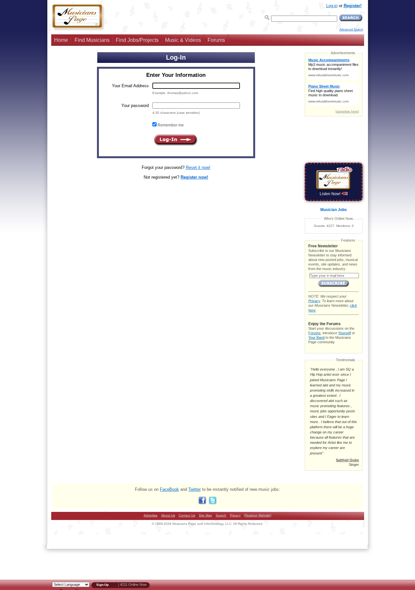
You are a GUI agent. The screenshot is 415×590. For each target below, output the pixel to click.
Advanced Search (351, 29)
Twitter (194, 489)
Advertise (151, 515)
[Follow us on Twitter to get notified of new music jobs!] (213, 503)
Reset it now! (198, 167)
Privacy (314, 301)
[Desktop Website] (257, 515)
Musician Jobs (333, 209)
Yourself (344, 333)
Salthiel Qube (347, 460)
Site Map (205, 515)
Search (221, 515)
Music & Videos (183, 40)
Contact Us (187, 515)
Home (61, 40)
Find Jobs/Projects (137, 40)
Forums (216, 40)
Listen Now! (330, 194)
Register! (353, 5)
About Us (168, 515)
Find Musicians (92, 40)
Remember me (170, 125)
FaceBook (169, 489)
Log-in (332, 5)
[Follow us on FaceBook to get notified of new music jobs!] (202, 503)
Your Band (316, 337)
